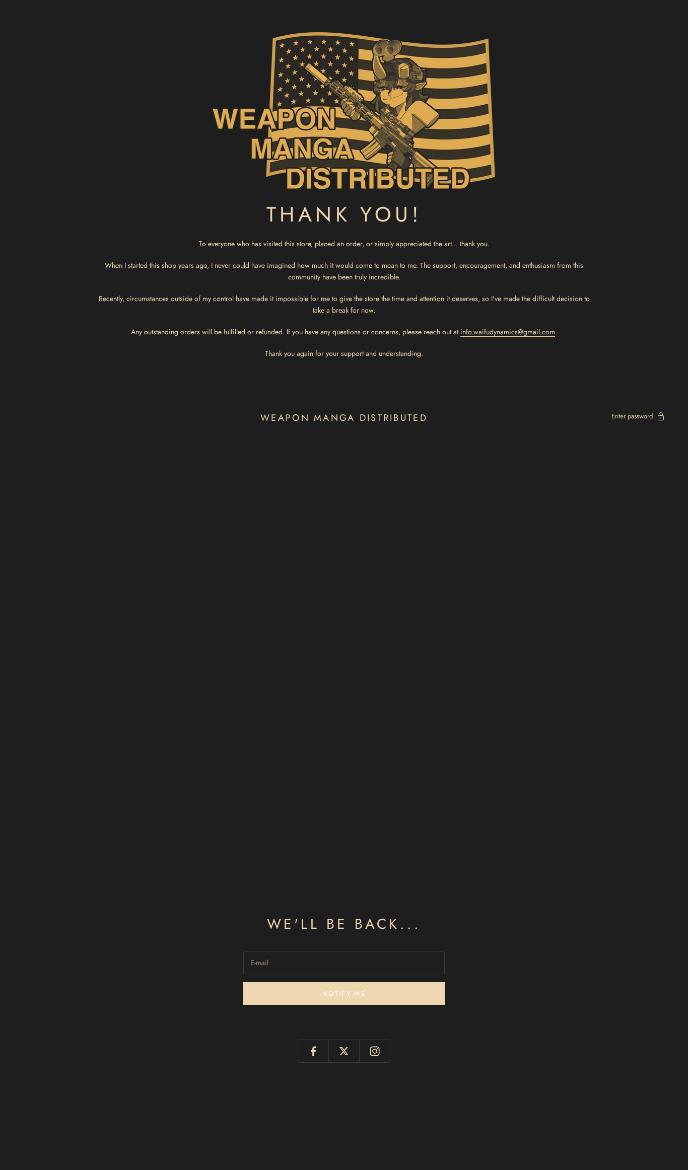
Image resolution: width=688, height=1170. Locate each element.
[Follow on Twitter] (344, 1051)
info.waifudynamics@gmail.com (507, 332)
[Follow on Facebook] (313, 1051)
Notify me (344, 993)
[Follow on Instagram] (375, 1051)
